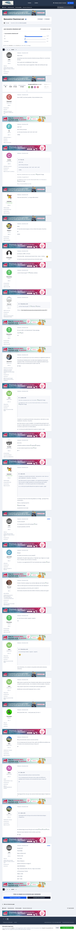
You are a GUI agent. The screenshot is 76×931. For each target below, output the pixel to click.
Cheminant (9, 101)
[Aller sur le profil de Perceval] (9, 582)
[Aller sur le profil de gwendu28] (9, 552)
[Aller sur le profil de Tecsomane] (9, 712)
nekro (9, 772)
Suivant (12, 49)
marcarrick (9, 361)
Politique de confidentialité (8, 922)
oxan (9, 59)
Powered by (68, 922)
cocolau (9, 160)
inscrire (17, 45)
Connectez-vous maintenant (39, 897)
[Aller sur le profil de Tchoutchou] (9, 272)
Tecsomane (9, 716)
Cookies (15, 922)
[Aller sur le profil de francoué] (9, 299)
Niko (9, 743)
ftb (9, 131)
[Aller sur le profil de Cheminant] (38, 87)
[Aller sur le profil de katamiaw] (9, 197)
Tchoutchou (9, 276)
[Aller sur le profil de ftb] (9, 126)
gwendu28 (9, 556)
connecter (11, 45)
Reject (57, 927)
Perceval (9, 587)
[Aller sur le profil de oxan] (4, 23)
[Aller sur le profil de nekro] (35, 87)
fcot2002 (9, 447)
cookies (12, 928)
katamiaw (9, 201)
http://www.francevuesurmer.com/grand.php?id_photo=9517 (34, 310)
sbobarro (9, 230)
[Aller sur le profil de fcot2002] (9, 442)
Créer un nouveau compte (15, 897)
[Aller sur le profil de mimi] (29, 87)
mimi (9, 398)
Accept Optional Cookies (68, 927)
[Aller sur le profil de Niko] (9, 739)
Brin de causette (23, 23)
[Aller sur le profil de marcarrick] (9, 357)
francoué (9, 304)
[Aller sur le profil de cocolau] (9, 155)
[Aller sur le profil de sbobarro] (9, 226)
